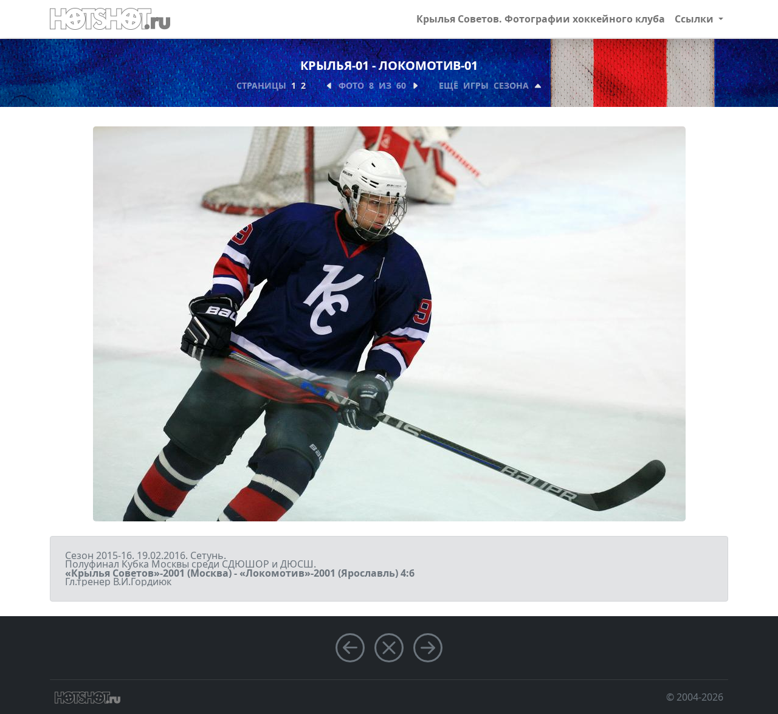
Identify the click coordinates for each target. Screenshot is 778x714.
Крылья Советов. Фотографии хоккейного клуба (540, 19)
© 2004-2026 (694, 697)
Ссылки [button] (695, 19)
